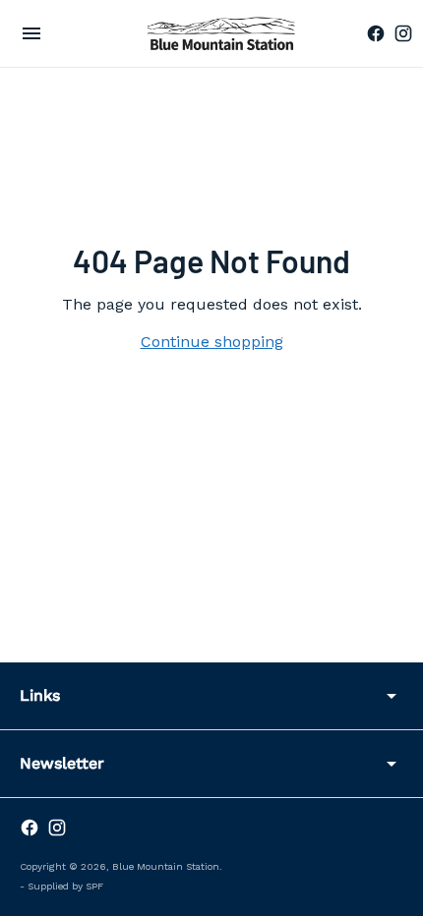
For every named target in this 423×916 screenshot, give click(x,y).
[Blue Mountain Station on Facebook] (376, 33)
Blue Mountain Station (165, 866)
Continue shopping (212, 341)
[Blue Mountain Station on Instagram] (403, 33)
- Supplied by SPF (61, 886)
